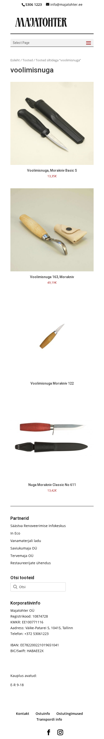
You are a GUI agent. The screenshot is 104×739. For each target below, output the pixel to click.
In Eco (15, 533)
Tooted (27, 60)
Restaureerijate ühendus (30, 563)
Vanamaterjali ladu (25, 540)
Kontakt (22, 713)
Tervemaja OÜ (21, 555)
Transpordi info (49, 719)
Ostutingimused (69, 713)
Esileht (15, 60)
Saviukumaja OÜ (23, 548)
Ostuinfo (43, 713)
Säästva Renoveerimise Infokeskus (38, 525)
